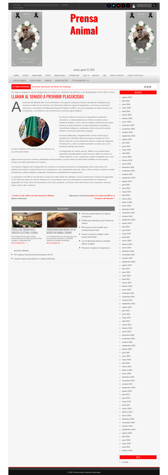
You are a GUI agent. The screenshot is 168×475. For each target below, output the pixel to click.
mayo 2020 (126, 360)
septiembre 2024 (128, 178)
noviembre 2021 (128, 297)
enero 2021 (126, 332)
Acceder (125, 462)
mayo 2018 (126, 443)
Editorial (26, 75)
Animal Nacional (59, 75)
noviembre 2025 (128, 129)
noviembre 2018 (128, 423)
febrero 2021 (127, 328)
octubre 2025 (127, 132)
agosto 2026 (127, 97)
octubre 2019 (127, 384)
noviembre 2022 (128, 255)
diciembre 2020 (128, 335)
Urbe (104, 75)
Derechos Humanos (19, 80)
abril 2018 (126, 447)
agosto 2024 (127, 181)
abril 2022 (126, 279)
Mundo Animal (37, 75)
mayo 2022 (126, 276)
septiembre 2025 (128, 136)
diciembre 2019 (128, 377)
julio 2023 (126, 227)
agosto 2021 (127, 307)
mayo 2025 (126, 150)
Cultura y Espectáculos (135, 75)
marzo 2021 (126, 325)
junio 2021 (126, 314)
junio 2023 (126, 230)
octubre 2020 (127, 342)
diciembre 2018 (128, 419)
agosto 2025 (127, 139)
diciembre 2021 (128, 293)
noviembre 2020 (128, 339)
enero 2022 (126, 290)
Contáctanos (18, 8)
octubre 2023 (127, 216)
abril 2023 (126, 237)
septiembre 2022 (128, 262)
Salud (85, 75)
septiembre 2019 (128, 388)
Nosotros (17, 5)
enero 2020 (126, 374)
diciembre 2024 (128, 167)
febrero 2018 (127, 450)
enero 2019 (126, 416)
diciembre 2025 (128, 125)
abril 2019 (126, 405)
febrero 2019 (127, 412)
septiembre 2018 (128, 429)
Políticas (64, 5)
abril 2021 (126, 321)
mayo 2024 (126, 192)
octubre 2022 (127, 258)
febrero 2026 (127, 118)
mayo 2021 (126, 318)
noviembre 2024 (128, 171)
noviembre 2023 (128, 213)
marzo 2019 (126, 408)
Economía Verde (74, 75)
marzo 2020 (126, 366)
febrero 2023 (127, 244)
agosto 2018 (127, 433)
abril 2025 (126, 153)
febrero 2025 (127, 160)
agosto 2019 (127, 391)
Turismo (16, 75)
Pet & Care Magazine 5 (79, 80)
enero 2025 (126, 164)
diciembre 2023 (128, 209)
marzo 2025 (126, 157)
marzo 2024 (126, 199)
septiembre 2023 (128, 220)
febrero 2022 (127, 286)
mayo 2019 (126, 401)
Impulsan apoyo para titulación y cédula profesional (34, 259)
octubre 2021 (127, 300)
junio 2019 (126, 398)
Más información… (18, 243)
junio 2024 (126, 188)
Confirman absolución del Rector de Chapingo (51, 87)
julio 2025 (126, 143)
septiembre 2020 (128, 346)
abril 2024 (126, 195)
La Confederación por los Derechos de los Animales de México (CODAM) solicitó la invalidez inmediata (62, 238)
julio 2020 (126, 353)
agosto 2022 (127, 265)
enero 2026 (126, 122)
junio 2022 (126, 272)
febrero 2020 (127, 370)
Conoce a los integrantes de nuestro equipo (40, 5)
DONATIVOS (48, 80)
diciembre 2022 (128, 251)
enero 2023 (126, 248)
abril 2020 (126, 363)
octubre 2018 (127, 426)
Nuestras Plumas (35, 80)
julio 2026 (126, 101)
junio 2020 (126, 356)
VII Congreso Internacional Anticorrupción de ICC (33, 255)
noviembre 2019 (128, 381)
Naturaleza (95, 75)
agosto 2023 (127, 223)
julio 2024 (126, 185)
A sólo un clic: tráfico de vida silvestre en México (33, 196)
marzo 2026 (126, 115)
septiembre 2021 (128, 304)
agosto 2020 (127, 349)
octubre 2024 (127, 174)
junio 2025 (126, 146)
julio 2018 (126, 436)
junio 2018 (126, 440)
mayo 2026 (126, 108)
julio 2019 (126, 394)
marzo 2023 (126, 241)
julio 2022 (126, 269)
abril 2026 (126, 111)
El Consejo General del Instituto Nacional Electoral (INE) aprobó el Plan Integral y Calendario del (26, 238)
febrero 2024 (127, 202)
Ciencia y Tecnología (117, 75)
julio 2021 (126, 311)
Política (48, 75)
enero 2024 (126, 206)
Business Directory (61, 80)
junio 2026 (126, 104)
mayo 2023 (126, 234)
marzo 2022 (126, 283)
